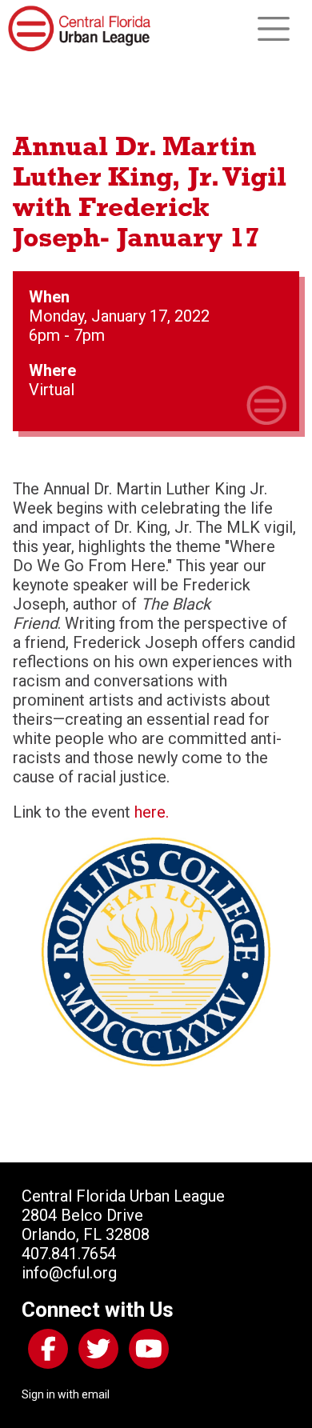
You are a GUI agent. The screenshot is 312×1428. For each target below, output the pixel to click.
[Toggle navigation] (274, 29)
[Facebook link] (45, 1352)
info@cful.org (69, 1272)
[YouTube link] (145, 1352)
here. (151, 812)
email (96, 1394)
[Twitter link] (95, 1352)
